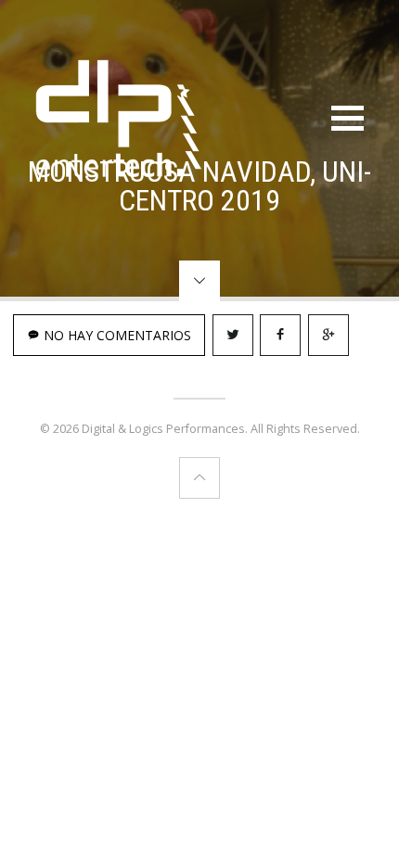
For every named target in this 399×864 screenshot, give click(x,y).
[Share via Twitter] (232, 335)
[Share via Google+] (328, 335)
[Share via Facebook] (280, 335)
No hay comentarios (115, 335)
